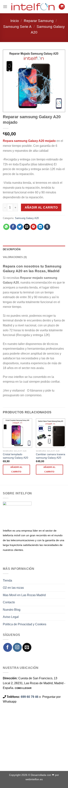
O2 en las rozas (13, 587)
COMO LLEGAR (23, 688)
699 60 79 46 (29, 696)
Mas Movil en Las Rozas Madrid (24, 595)
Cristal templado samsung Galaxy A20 (15, 456)
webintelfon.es (34, 779)
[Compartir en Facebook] (13, 227)
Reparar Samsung (39, 21)
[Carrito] (62, 7)
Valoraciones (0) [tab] (15, 257)
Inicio (14, 21)
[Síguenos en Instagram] (17, 647)
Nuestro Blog (11, 609)
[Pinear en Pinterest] (33, 227)
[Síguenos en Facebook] (7, 647)
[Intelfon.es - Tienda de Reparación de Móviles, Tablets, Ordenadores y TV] (33, 7)
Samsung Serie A (17, 27)
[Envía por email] (27, 227)
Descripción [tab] (11, 249)
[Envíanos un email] (26, 647)
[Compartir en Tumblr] (47, 227)
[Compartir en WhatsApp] (6, 227)
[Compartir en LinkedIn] (40, 227)
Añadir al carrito (41, 207)
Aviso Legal (11, 616)
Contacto (9, 602)
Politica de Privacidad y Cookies (24, 624)
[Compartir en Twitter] (20, 227)
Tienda (7, 580)
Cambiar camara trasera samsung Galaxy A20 (50, 456)
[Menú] (5, 6)
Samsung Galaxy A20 (27, 218)
